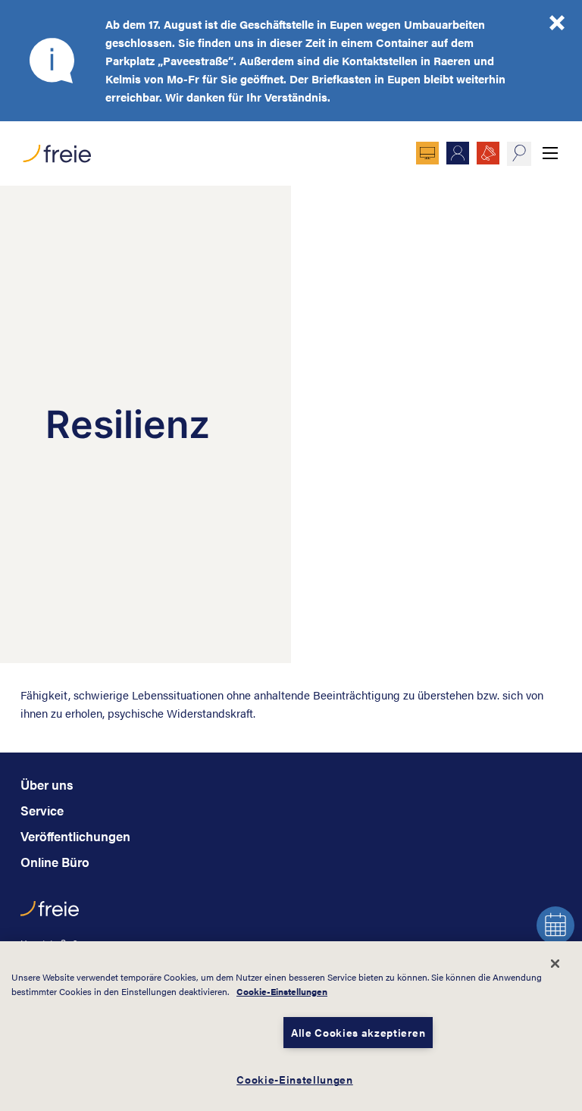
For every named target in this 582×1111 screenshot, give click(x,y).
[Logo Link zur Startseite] (55, 149)
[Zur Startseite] (49, 916)
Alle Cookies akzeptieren (358, 1032)
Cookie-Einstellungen (281, 991)
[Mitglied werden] (457, 153)
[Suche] (518, 154)
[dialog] (291, 1026)
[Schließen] (555, 963)
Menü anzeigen (550, 153)
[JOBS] (488, 153)
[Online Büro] (427, 153)
